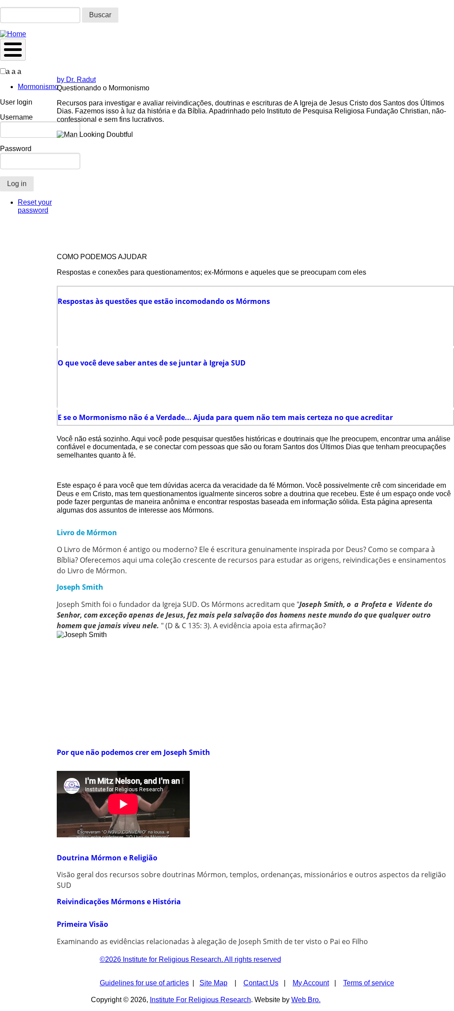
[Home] (13, 34)
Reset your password (35, 206)
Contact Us (260, 983)
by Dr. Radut (76, 79)
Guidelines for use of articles (144, 983)
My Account (311, 983)
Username (16, 117)
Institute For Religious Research (200, 999)
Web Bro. (306, 999)
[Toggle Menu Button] (13, 50)
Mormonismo (38, 86)
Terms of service (368, 983)
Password (15, 148)
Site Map (213, 983)
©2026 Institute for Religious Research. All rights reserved (190, 959)
